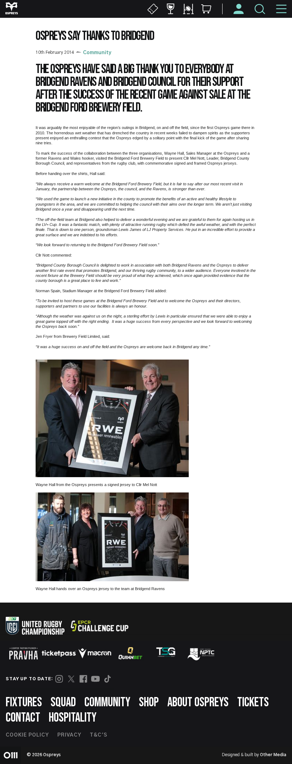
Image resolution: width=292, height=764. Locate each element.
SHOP (149, 702)
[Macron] (95, 653)
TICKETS (253, 702)
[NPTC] (201, 653)
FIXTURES (24, 702)
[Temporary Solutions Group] (166, 653)
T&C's (98, 735)
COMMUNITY (107, 702)
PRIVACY (69, 735)
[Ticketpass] (59, 653)
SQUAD (63, 702)
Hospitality (73, 718)
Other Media (273, 755)
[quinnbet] (130, 653)
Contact (23, 718)
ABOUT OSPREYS (198, 702)
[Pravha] (23, 653)
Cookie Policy (27, 735)
